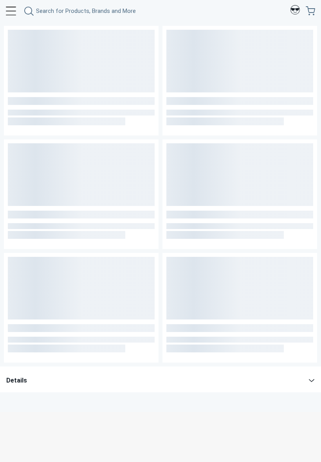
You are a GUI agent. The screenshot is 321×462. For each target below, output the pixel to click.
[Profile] (295, 11)
